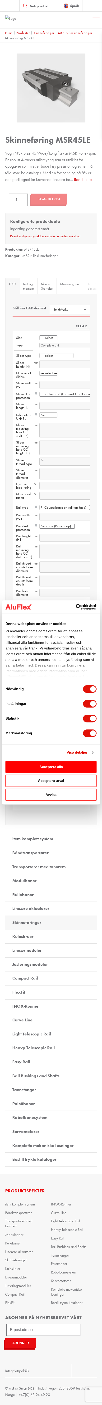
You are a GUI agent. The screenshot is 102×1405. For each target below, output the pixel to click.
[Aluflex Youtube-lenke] (78, 1371)
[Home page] (29, 20)
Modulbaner (24, 880)
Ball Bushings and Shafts (36, 1075)
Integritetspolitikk (17, 1370)
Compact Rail (25, 978)
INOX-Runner (25, 1006)
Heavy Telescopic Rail (33, 1047)
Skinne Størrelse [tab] (47, 286)
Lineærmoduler (27, 950)
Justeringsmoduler (30, 964)
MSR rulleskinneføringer (75, 33)
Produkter (23, 33)
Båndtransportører (30, 852)
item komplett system (32, 838)
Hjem (9, 33)
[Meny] (96, 20)
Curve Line (22, 1020)
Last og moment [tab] (28, 286)
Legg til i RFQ (49, 199)
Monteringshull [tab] (70, 284)
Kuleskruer (22, 936)
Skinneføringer (44, 33)
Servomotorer (25, 1131)
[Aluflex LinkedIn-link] (90, 1371)
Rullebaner (23, 894)
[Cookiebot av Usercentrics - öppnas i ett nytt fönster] (76, 607)
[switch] (90, 703)
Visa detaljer (77, 752)
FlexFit (18, 992)
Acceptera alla (51, 767)
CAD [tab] (12, 284)
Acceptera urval (51, 781)
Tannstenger (24, 1089)
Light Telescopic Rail (31, 1034)
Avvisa (51, 795)
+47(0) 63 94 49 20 (34, 1394)
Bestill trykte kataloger (34, 1159)
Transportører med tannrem (39, 866)
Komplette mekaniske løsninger (43, 1145)
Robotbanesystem (29, 1117)
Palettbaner (23, 1103)
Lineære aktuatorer (30, 908)
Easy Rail (21, 1061)
